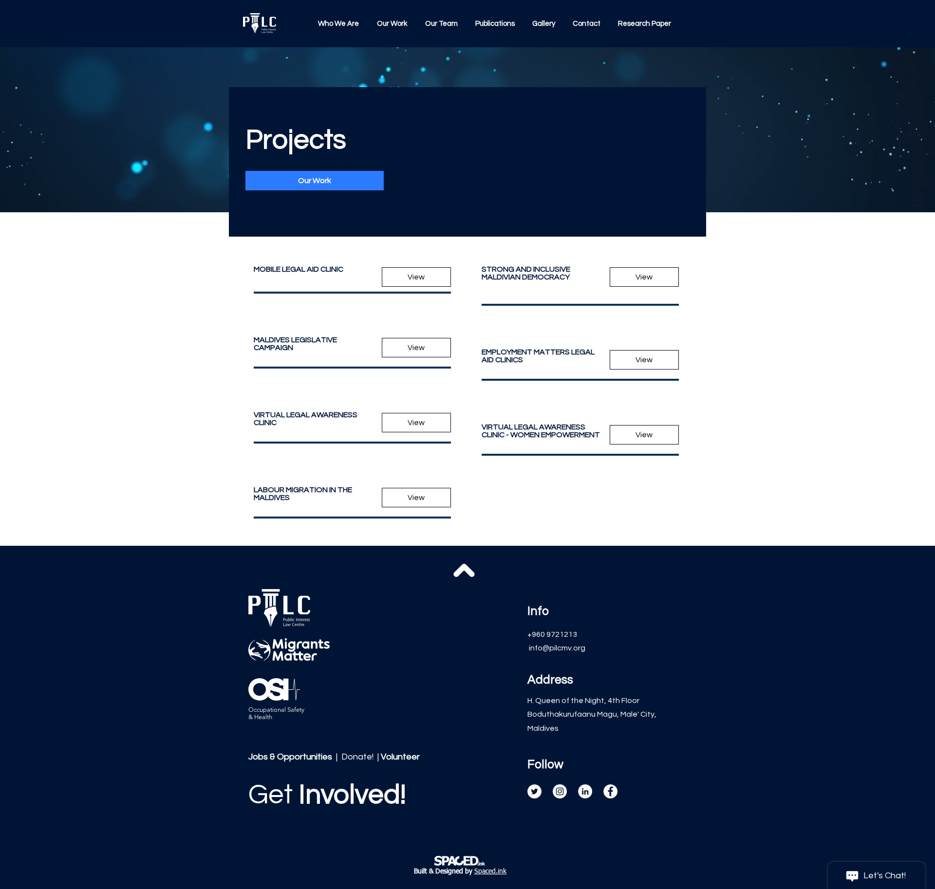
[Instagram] (560, 791)
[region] (329, 811)
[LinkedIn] (585, 791)
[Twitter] (534, 791)
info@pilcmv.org (557, 648)
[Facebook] (610, 791)
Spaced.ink (490, 871)
